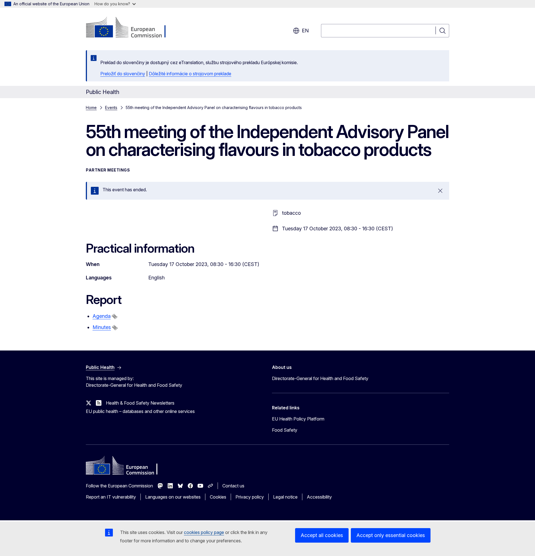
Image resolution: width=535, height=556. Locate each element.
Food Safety (284, 430)
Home (91, 107)
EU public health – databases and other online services (140, 411)
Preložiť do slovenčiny (122, 73)
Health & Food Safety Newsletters (140, 403)
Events (111, 107)
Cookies (218, 497)
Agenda (102, 316)
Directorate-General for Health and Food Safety (320, 378)
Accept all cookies (322, 535)
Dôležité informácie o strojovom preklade (190, 73)
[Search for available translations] (114, 316)
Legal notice (285, 497)
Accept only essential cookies (390, 535)
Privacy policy (249, 497)
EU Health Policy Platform (298, 419)
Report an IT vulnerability (111, 497)
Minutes (102, 327)
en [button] (305, 30)
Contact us (233, 486)
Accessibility (319, 497)
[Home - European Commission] (131, 28)
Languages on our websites (173, 497)
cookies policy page (204, 532)
